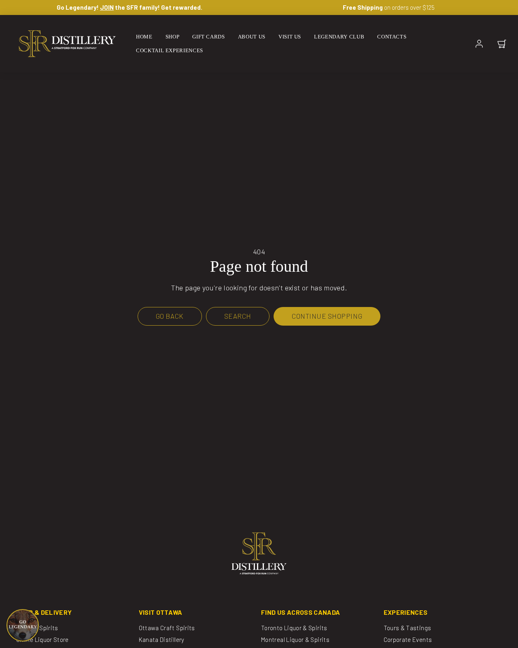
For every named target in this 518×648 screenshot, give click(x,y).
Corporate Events (408, 639)
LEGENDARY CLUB (339, 37)
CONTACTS (391, 37)
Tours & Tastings (407, 627)
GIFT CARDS (208, 37)
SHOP (173, 37)
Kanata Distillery (162, 639)
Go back (170, 316)
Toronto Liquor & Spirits (294, 627)
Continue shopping (327, 316)
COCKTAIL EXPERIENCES (169, 50)
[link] (479, 43)
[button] (502, 43)
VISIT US (289, 37)
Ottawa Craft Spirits (167, 627)
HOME (144, 37)
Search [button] (237, 316)
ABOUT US (251, 37)
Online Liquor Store (42, 639)
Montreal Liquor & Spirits (295, 639)
